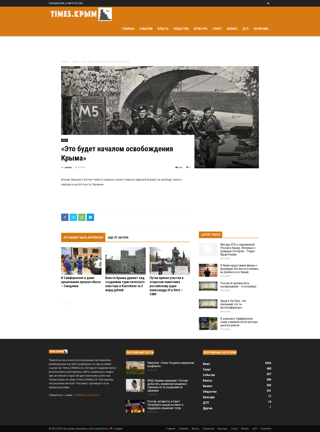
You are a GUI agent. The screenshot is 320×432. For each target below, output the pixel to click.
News (75, 61)
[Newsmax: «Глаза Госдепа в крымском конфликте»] (135, 367)
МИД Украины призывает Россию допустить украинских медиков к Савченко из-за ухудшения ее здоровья (167, 385)
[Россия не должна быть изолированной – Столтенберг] (208, 286)
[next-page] (69, 302)
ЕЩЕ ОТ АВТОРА (118, 237)
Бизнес (232, 28)
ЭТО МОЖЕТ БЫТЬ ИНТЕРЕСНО (83, 237)
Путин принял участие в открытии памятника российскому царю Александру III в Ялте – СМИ (167, 286)
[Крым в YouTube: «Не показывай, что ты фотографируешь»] (208, 303)
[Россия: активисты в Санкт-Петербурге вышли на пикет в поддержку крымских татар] (135, 406)
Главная (128, 28)
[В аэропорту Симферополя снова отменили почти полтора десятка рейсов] (208, 323)
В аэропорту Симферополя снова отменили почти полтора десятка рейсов (238, 322)
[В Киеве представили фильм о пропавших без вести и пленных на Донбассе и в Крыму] (208, 270)
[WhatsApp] (82, 217)
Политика (261, 28)
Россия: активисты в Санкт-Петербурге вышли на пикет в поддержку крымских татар (165, 405)
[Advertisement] (160, 49)
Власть (163, 28)
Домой (65, 61)
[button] (268, 3)
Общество (181, 28)
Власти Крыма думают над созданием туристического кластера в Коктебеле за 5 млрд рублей (125, 284)
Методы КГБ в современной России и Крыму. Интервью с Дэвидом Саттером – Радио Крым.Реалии (238, 249)
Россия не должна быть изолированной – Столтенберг (238, 284)
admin (68, 167)
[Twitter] (73, 217)
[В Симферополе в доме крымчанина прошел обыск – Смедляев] (81, 261)
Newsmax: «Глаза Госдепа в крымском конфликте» (170, 364)
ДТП (246, 28)
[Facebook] (65, 217)
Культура (201, 28)
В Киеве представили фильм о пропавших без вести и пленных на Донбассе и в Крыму (239, 269)
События (145, 28)
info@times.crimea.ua (86, 395)
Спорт (217, 28)
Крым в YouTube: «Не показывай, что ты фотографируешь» (233, 304)
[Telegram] (90, 217)
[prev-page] (63, 302)
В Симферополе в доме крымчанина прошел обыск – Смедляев (81, 282)
